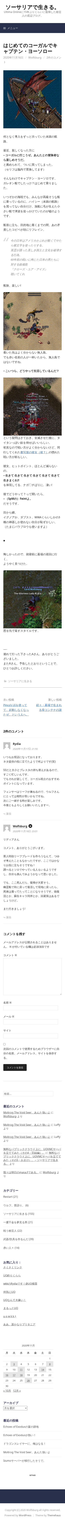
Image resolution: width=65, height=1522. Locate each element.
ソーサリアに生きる (20, 681)
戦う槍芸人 (10, 1231)
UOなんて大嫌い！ (14, 1300)
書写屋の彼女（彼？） (34, 452)
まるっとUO (10, 1308)
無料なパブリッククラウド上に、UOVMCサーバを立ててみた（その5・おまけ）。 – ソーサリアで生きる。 (32, 1158)
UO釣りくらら (12, 1275)
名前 (7, 1002)
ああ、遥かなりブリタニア (19, 1324)
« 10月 (7, 1391)
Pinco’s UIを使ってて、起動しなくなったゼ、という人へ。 (16, 709)
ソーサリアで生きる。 (33, 6)
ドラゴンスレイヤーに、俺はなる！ (24, 1443)
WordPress (25, 1515)
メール (8, 1016)
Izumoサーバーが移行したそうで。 (24, 1460)
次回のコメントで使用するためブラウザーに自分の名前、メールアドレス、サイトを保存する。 (31, 1053)
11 (21, 1369)
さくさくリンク (12, 1267)
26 (28, 1380)
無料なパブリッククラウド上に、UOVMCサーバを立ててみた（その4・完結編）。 (32, 1151)
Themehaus (54, 1515)
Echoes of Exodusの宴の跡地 (21, 1426)
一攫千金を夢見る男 (15, 1222)
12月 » (17, 1391)
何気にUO (9, 1292)
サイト (7, 1030)
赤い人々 (8, 1248)
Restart (7, 1197)
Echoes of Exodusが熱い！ (19, 1435)
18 (21, 1375)
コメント (10, 955)
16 (7, 1375)
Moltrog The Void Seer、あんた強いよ (26, 1112)
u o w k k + (9, 1316)
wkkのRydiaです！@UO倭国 (20, 1283)
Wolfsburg (35, 57)
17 (14, 1375)
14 (42, 1369)
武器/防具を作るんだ (15, 1239)
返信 (8, 813)
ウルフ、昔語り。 (14, 1205)
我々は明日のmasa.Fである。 (21, 1172)
